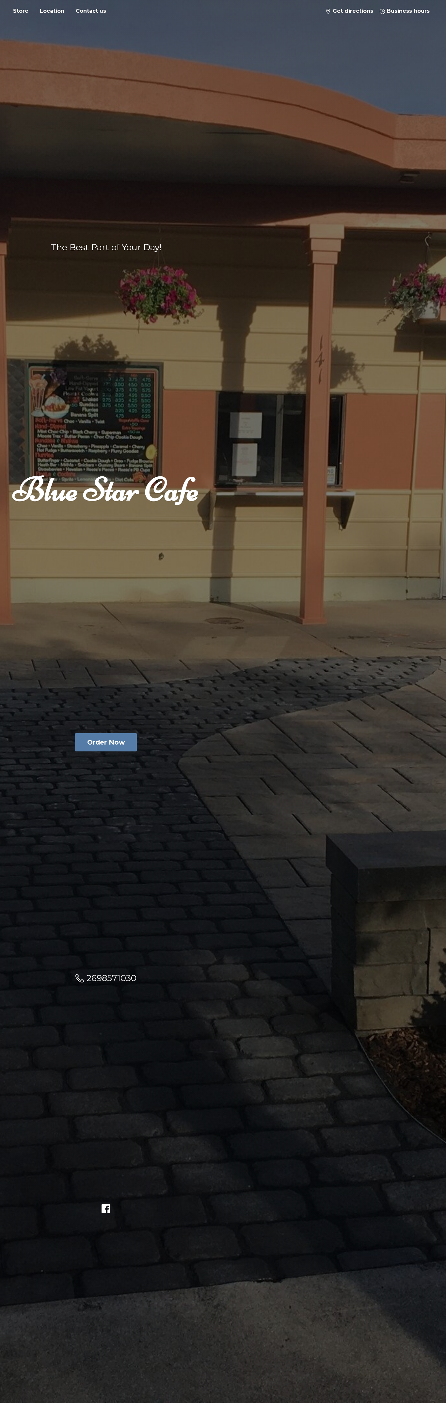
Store (20, 11)
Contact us (91, 11)
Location (52, 11)
